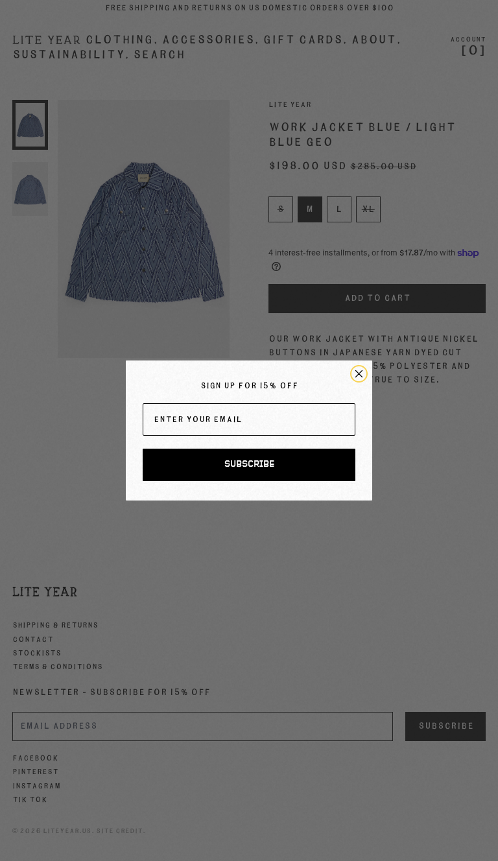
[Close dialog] (359, 374)
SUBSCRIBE (249, 464)
